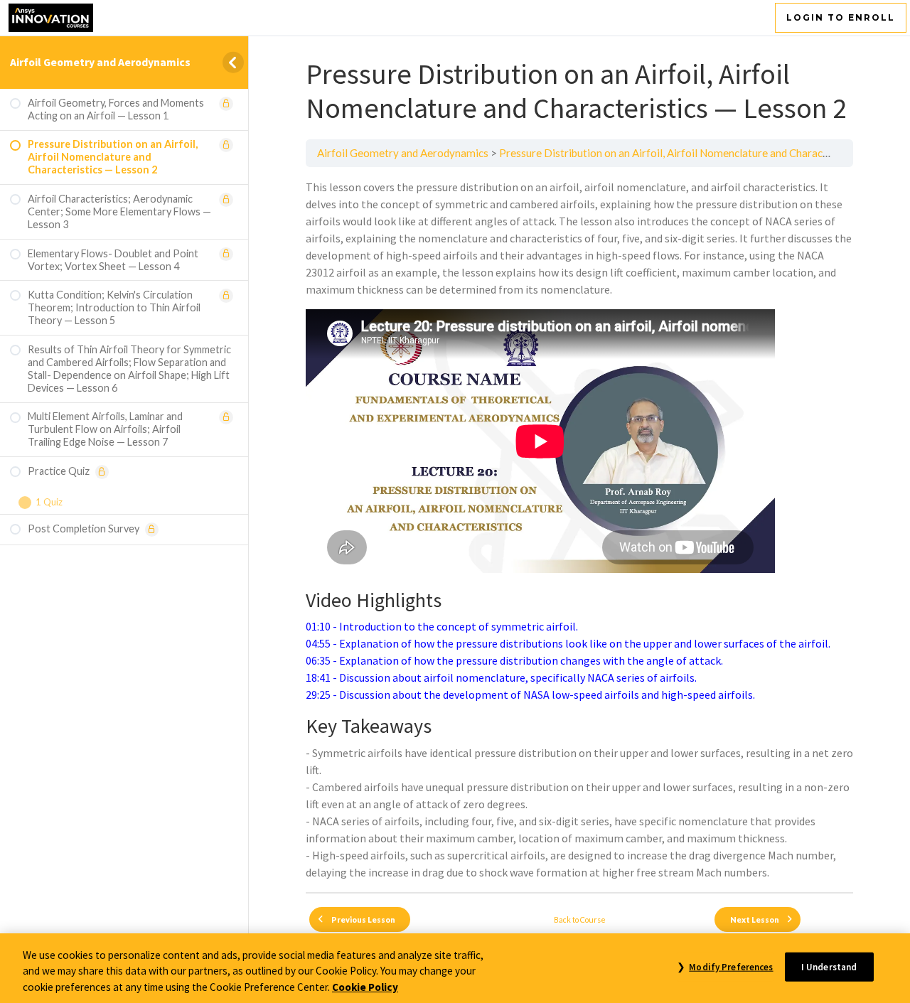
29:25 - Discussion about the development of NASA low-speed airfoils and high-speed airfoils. (530, 694)
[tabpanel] (579, 529)
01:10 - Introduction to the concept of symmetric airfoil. (442, 626)
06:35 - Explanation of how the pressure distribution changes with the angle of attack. (514, 660)
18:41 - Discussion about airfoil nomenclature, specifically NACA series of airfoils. (501, 677)
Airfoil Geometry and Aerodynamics (100, 62)
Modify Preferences (731, 966)
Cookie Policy (365, 987)
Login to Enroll (840, 17)
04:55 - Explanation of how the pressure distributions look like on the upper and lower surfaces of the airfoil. (568, 643)
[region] (455, 968)
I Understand (829, 966)
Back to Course (580, 919)
